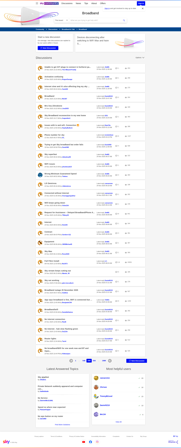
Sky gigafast (43, 377)
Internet (47, 222)
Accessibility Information (98, 436)
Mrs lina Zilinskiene (53, 106)
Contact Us (130, 436)
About (94, 3)
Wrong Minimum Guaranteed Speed (60, 174)
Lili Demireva (50, 183)
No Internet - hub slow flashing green (61, 329)
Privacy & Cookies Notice (76, 436)
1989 (104, 361)
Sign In (141, 3)
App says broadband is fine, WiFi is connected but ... (68, 300)
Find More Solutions (62, 425)
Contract (48, 232)
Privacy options (39, 436)
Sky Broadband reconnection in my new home (65, 115)
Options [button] (138, 58)
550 (94, 361)
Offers (103, 3)
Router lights (50, 339)
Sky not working (51, 280)
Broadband (90, 13)
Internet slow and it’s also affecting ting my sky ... (67, 86)
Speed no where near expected (51, 407)
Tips (86, 3)
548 (83, 361)
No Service (43, 398)
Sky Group (143, 436)
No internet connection (54, 319)
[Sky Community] (49, 3)
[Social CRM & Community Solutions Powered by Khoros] (173, 442)
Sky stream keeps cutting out (57, 271)
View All (119, 422)
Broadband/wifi (51, 309)
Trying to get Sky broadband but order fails (63, 145)
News (78, 3)
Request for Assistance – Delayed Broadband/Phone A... (69, 212)
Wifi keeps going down (54, 203)
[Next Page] (110, 361)
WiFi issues (49, 164)
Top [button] (176, 436)
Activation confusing (53, 77)
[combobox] (95, 20)
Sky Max (48, 251)
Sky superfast (50, 154)
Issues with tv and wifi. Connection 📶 (61, 125)
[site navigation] (37, 3)
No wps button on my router (50, 416)
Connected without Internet (56, 193)
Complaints (116, 436)
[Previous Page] (71, 361)
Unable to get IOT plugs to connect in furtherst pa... (67, 67)
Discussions (66, 3)
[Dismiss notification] (142, 8)
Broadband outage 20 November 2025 (61, 290)
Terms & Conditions (56, 436)
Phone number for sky (54, 135)
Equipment (49, 242)
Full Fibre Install (51, 261)
